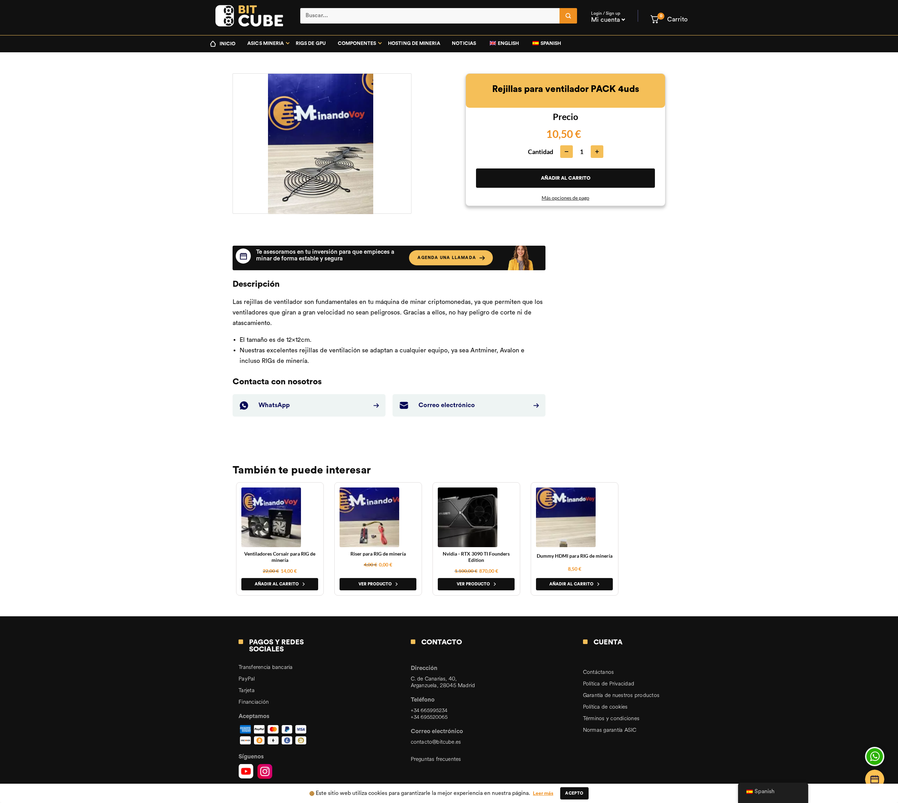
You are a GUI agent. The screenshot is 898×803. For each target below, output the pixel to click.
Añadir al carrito (565, 177)
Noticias (464, 43)
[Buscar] (568, 16)
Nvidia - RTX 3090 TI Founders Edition (476, 557)
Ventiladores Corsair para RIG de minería (279, 557)
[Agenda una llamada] (874, 779)
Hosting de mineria (414, 43)
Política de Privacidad (609, 684)
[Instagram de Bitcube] (264, 771)
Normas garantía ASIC (610, 730)
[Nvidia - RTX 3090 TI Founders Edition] (467, 517)
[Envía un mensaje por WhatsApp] (874, 756)
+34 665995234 (429, 710)
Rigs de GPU (311, 43)
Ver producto (375, 584)
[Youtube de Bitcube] (246, 771)
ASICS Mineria (265, 43)
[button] (669, 19)
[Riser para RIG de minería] (369, 517)
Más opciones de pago (565, 198)
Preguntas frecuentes (436, 759)
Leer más (543, 793)
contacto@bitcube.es (436, 742)
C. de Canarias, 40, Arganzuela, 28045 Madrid (443, 682)
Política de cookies (605, 707)
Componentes (357, 43)
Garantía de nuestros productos (621, 695)
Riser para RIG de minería (378, 554)
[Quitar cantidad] (566, 151)
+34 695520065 (429, 717)
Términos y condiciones (611, 718)
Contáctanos (598, 672)
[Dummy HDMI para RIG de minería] (566, 517)
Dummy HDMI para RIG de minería (574, 556)
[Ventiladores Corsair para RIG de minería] (271, 517)
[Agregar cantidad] (597, 151)
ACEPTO (574, 793)
